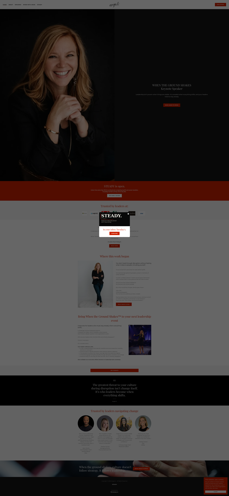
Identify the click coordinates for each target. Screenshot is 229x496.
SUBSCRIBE (114, 233)
